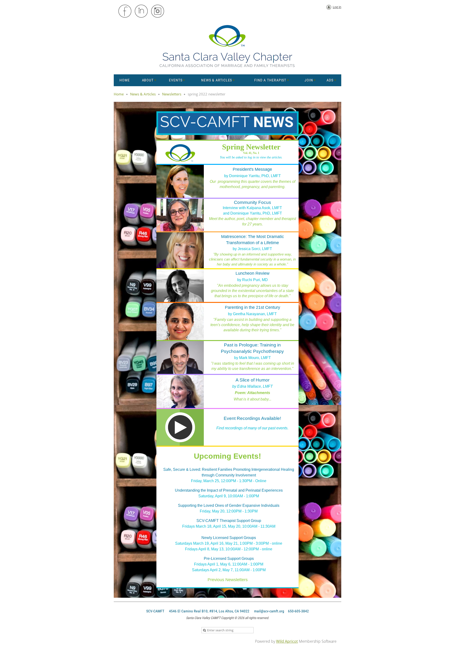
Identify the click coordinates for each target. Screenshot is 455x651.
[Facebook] (125, 11)
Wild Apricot (287, 641)
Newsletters (171, 94)
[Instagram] (157, 11)
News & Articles (143, 94)
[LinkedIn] (141, 11)
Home (119, 94)
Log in (337, 7)
